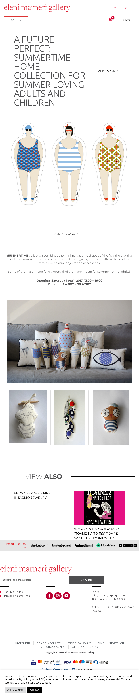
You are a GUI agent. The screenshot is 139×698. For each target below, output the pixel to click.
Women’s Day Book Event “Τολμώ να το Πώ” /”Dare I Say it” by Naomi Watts (98, 533)
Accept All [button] (35, 689)
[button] (115, 8)
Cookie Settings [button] (15, 689)
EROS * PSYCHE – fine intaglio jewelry (32, 495)
